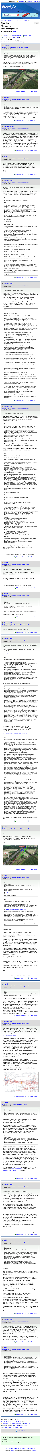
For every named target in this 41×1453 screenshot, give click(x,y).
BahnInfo (34, 1450)
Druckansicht (21, 1430)
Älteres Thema (18, 1427)
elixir (5, 827)
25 (13, 37)
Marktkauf (7, 97)
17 (21, 42)
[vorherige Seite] (18, 40)
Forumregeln (31, 1448)
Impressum (9, 1448)
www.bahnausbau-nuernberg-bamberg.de (15, 654)
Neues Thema (27, 35)
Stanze (6, 45)
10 (6, 42)
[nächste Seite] (23, 42)
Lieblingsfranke (9, 126)
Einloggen (21, 1)
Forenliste (5, 35)
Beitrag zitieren (33, 91)
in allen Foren (23, 37)
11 (8, 42)
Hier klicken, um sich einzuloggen (11, 1442)
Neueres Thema (7, 1427)
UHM (5, 156)
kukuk (6, 984)
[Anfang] (15, 40)
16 (18, 42)
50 (15, 37)
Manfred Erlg (8, 180)
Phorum (12, 1450)
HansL (14, 31)
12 (10, 42)
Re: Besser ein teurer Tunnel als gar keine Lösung (15, 47)
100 (18, 37)
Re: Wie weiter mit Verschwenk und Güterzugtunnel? (15, 99)
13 (12, 42)
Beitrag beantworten (21, 91)
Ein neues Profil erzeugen (33, 1)
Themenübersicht (16, 35)
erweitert (37, 24)
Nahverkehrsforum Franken (14, 20)
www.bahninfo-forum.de (10, 1036)
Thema (25, 20)
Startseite (3, 20)
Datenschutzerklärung (20, 1448)
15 (16, 42)
